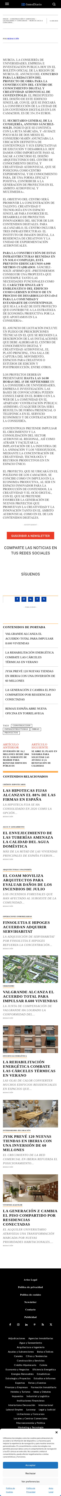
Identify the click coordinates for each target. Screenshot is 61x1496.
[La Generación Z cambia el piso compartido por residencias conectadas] (30, 1188)
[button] (56, 1432)
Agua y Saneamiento (14, 827)
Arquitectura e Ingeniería (17, 870)
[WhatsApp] (41, 563)
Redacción (13, 39)
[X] (27, 563)
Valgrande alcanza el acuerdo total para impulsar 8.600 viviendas (29, 638)
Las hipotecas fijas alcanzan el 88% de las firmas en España (29, 795)
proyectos (11, 733)
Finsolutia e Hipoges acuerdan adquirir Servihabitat (26, 927)
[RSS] (42, 1324)
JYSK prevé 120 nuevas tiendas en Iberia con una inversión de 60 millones (30, 676)
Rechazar (30, 1473)
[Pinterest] (34, 563)
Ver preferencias (30, 1481)
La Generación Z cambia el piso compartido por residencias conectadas (30, 694)
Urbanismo (8, 986)
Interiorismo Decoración (17, 1130)
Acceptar (30, 1465)
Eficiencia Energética (15, 1056)
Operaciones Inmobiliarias (17, 916)
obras (35, 729)
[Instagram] (24, 599)
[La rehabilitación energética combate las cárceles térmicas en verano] (30, 1039)
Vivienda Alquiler (12, 1205)
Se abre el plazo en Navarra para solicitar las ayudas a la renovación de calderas (44, 758)
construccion (21, 726)
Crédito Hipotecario (14, 784)
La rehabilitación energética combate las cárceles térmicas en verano (29, 657)
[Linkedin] (30, 599)
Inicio (5, 19)
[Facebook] (20, 563)
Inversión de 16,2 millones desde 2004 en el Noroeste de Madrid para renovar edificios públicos (16, 758)
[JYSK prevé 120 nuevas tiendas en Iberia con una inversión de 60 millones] (30, 1113)
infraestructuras (16, 729)
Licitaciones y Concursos (15, 21)
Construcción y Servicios (22, 19)
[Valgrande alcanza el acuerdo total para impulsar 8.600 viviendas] (30, 969)
